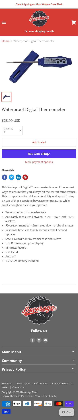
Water (5, 387)
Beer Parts (7, 383)
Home (5, 41)
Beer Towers (23, 383)
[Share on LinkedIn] (18, 177)
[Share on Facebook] (4, 177)
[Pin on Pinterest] (25, 177)
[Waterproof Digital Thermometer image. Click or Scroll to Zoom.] (39, 67)
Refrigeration (41, 383)
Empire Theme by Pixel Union (17, 396)
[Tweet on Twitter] (11, 177)
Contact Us (18, 387)
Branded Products (62, 383)
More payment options (39, 162)
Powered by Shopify (45, 396)
